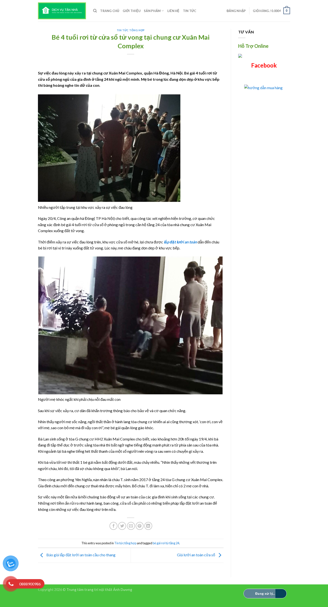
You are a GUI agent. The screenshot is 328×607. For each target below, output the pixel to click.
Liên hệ (173, 11)
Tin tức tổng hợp (131, 30)
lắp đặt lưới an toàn (180, 242)
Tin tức (189, 11)
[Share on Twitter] (122, 526)
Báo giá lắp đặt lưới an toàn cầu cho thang (80, 554)
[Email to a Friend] (131, 526)
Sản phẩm (152, 11)
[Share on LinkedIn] (148, 526)
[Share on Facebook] (113, 526)
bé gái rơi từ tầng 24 (166, 543)
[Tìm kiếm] (95, 10)
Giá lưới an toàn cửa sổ (196, 554)
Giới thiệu (132, 11)
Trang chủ (109, 11)
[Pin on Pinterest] (140, 526)
